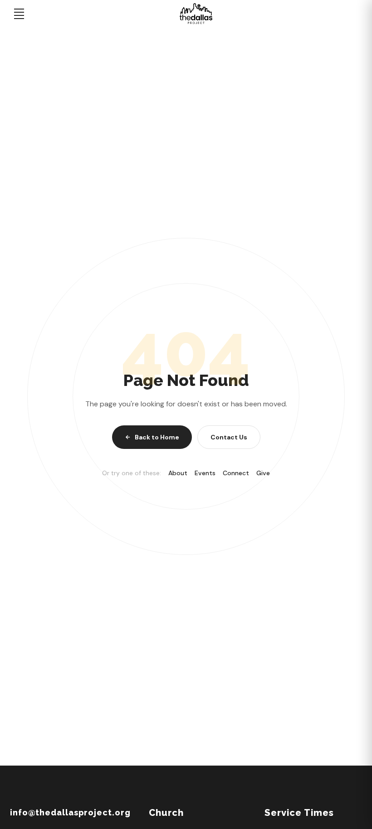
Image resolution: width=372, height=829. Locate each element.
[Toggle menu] (19, 14)
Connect (236, 473)
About (177, 473)
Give (263, 473)
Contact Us (228, 437)
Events (205, 473)
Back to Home (157, 437)
